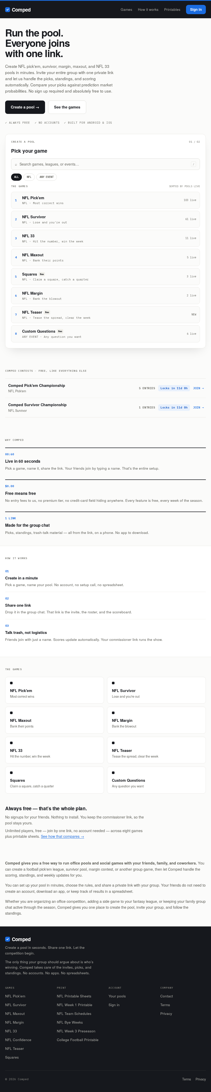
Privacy (166, 1013)
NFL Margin (14, 1022)
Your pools (117, 996)
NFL (29, 177)
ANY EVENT (47, 177)
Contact (166, 996)
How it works (148, 9)
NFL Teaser (14, 1048)
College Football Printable (78, 1039)
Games (126, 9)
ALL (16, 177)
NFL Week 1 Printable (74, 1004)
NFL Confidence (18, 1039)
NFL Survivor (15, 1004)
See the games (67, 107)
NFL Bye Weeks (70, 1022)
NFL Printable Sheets (74, 996)
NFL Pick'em (15, 996)
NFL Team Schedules (74, 1013)
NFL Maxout (15, 1013)
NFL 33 (11, 1031)
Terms (165, 1004)
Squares (12, 1057)
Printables (172, 9)
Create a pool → (25, 107)
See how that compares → (62, 836)
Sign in (196, 9)
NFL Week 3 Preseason (76, 1031)
